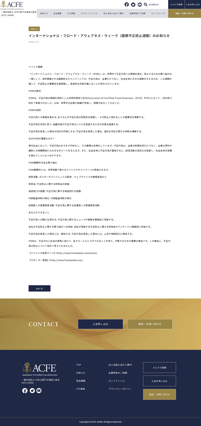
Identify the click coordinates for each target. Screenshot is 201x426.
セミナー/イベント (89, 13)
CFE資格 (71, 13)
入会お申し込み (160, 381)
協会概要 (57, 13)
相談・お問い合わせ (184, 13)
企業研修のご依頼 (137, 13)
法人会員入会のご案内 (113, 13)
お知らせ (44, 13)
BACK (39, 288)
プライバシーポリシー (120, 388)
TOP (78, 364)
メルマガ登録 (176, 4)
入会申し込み (100, 324)
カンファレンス (158, 13)
